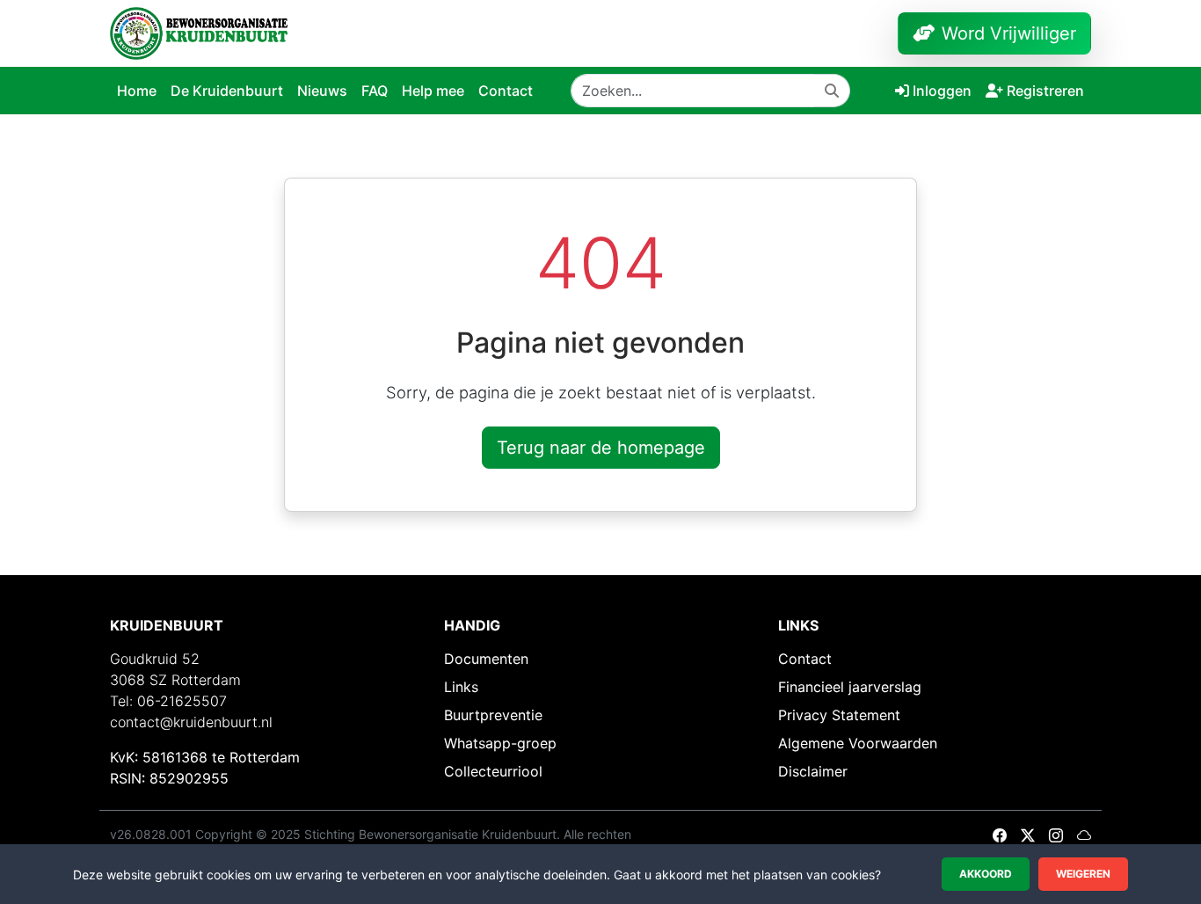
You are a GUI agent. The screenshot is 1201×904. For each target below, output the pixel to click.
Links (461, 687)
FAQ (374, 90)
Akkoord (985, 873)
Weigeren (1083, 873)
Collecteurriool (493, 771)
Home (136, 90)
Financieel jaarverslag (849, 687)
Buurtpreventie (493, 715)
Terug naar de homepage (601, 447)
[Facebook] (1000, 835)
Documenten (486, 658)
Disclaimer (813, 771)
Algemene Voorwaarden (857, 743)
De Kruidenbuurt (227, 90)
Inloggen (942, 90)
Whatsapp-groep (500, 743)
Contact (505, 90)
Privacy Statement (839, 715)
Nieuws (322, 90)
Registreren (1045, 90)
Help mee (433, 90)
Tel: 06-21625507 (168, 701)
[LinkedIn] (1084, 835)
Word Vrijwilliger (1009, 33)
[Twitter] (1028, 835)
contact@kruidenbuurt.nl (191, 722)
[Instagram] (1056, 835)
